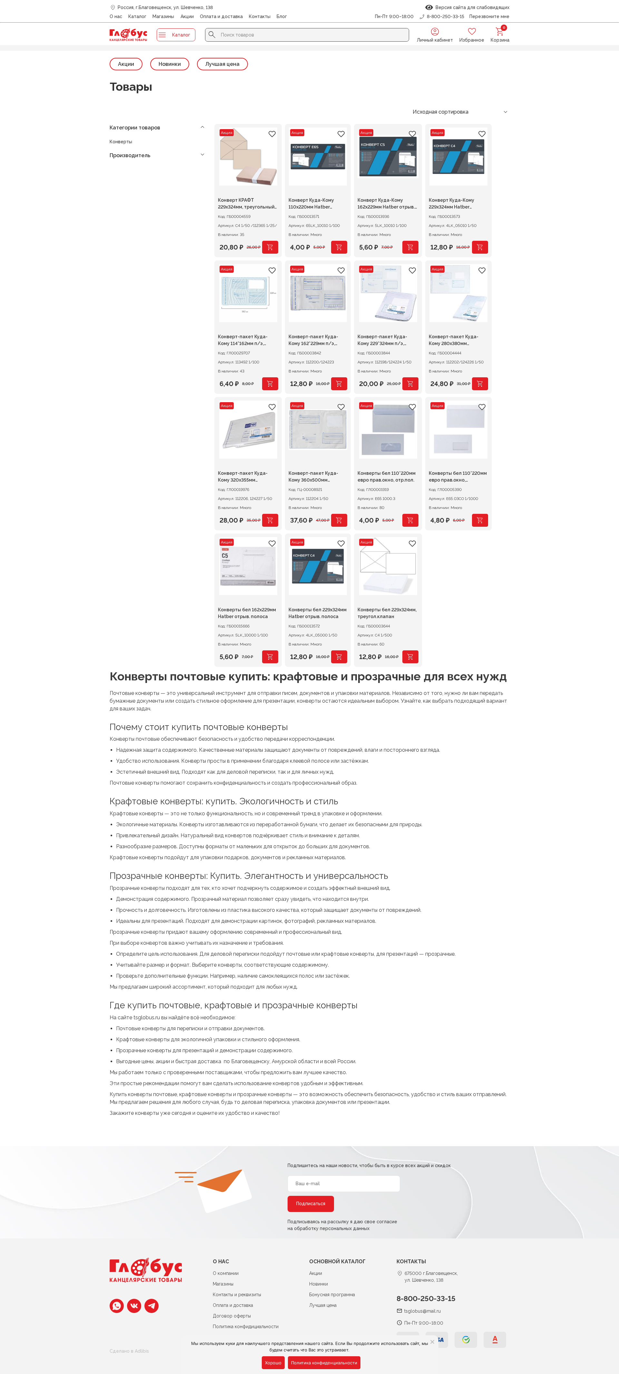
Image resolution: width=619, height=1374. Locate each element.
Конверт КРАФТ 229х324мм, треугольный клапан (246, 204)
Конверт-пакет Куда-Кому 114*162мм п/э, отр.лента (243, 341)
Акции (187, 16)
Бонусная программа (332, 1294)
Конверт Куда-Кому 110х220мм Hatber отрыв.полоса (311, 204)
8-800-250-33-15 (426, 1298)
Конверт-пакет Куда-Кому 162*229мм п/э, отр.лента (313, 341)
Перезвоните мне (489, 16)
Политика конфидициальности (246, 1326)
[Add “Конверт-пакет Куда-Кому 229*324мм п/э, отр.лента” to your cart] (410, 383)
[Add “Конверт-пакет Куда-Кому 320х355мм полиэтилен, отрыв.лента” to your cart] (270, 520)
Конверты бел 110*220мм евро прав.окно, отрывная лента (458, 477)
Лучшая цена (222, 64)
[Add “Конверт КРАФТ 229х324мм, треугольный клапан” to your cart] (270, 247)
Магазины (163, 16)
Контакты (259, 16)
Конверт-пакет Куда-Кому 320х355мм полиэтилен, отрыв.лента (247, 477)
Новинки (170, 64)
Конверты (121, 141)
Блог (282, 16)
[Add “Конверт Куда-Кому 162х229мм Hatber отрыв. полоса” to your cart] (410, 247)
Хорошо (273, 1362)
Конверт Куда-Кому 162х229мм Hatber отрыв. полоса (386, 204)
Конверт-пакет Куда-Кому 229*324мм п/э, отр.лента (382, 341)
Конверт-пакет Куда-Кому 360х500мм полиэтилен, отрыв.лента (313, 477)
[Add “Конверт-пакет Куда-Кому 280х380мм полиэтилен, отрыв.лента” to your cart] (480, 383)
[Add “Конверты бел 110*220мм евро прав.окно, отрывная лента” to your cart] (480, 520)
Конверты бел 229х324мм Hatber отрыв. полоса (318, 613)
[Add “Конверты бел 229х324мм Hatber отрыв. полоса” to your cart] (339, 656)
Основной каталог (337, 1261)
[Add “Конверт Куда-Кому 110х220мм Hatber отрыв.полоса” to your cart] (339, 247)
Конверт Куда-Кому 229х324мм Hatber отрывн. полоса (451, 204)
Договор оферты (232, 1315)
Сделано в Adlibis (129, 1351)
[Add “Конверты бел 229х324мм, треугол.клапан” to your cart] (410, 656)
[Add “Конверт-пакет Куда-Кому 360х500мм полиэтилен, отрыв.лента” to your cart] (339, 520)
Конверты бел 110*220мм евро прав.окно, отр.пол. (387, 477)
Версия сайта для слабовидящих (471, 7)
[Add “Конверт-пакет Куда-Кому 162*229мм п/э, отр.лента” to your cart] (339, 383)
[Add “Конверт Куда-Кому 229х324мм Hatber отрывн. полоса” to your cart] (480, 247)
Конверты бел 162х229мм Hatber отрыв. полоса (247, 613)
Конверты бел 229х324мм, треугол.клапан (387, 613)
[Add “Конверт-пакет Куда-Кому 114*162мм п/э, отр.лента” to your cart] (270, 383)
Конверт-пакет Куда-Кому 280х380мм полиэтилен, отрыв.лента (458, 341)
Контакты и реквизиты (237, 1294)
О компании (226, 1273)
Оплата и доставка (221, 16)
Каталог (137, 16)
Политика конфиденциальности (324, 1362)
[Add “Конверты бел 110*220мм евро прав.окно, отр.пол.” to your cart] (410, 520)
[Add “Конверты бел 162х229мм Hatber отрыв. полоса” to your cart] (270, 656)
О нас (116, 16)
